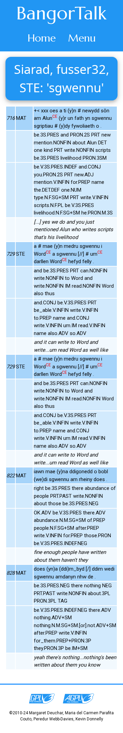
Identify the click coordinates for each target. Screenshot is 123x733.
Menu (82, 38)
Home (42, 38)
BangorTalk (61, 13)
